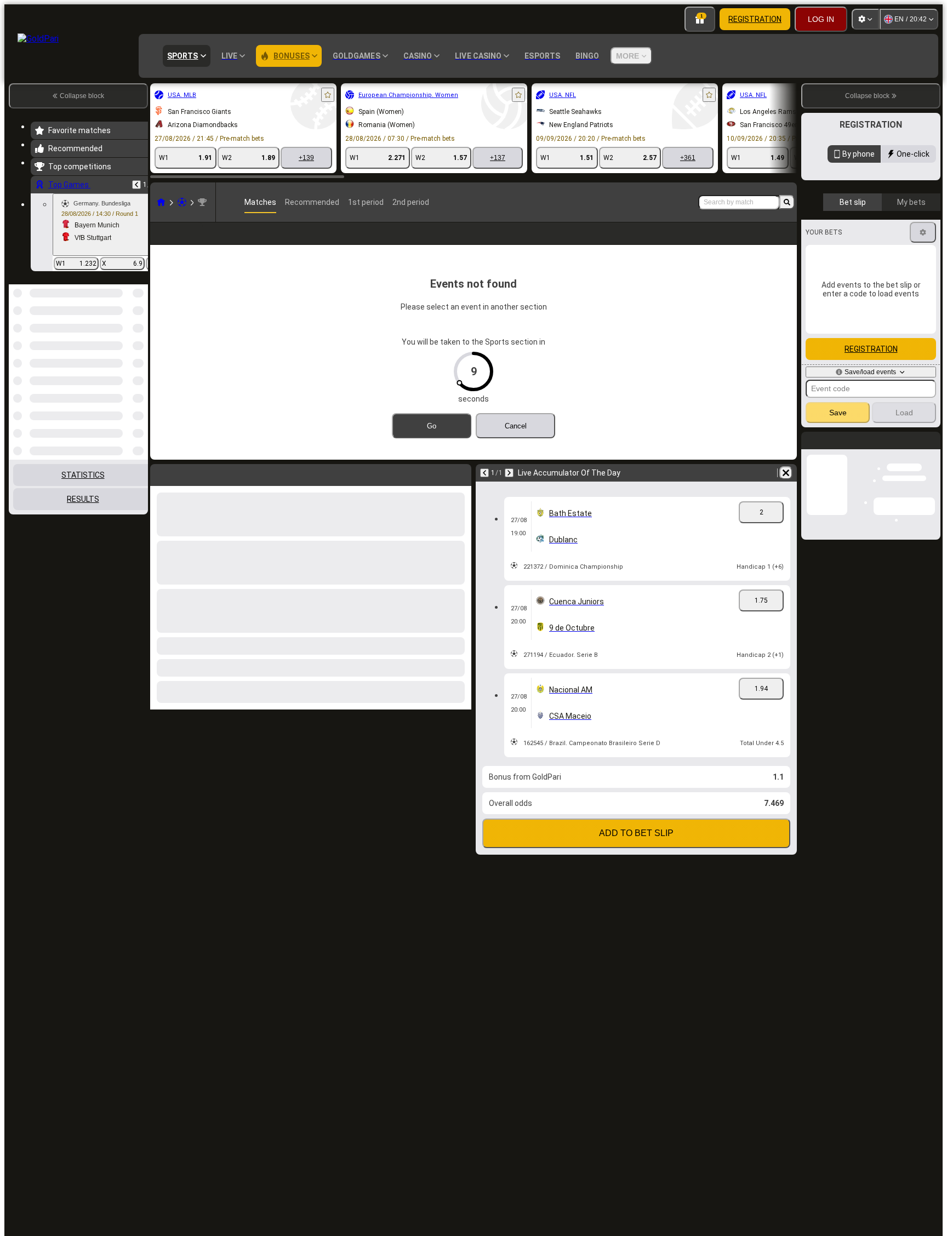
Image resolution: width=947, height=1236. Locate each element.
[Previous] (136, 184)
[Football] (182, 202)
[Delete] (785, 490)
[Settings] (865, 19)
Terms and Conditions (875, 259)
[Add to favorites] (327, 95)
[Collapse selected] (125, 341)
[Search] (787, 202)
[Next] (509, 490)
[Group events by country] (139, 341)
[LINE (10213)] (161, 202)
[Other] (727, 242)
